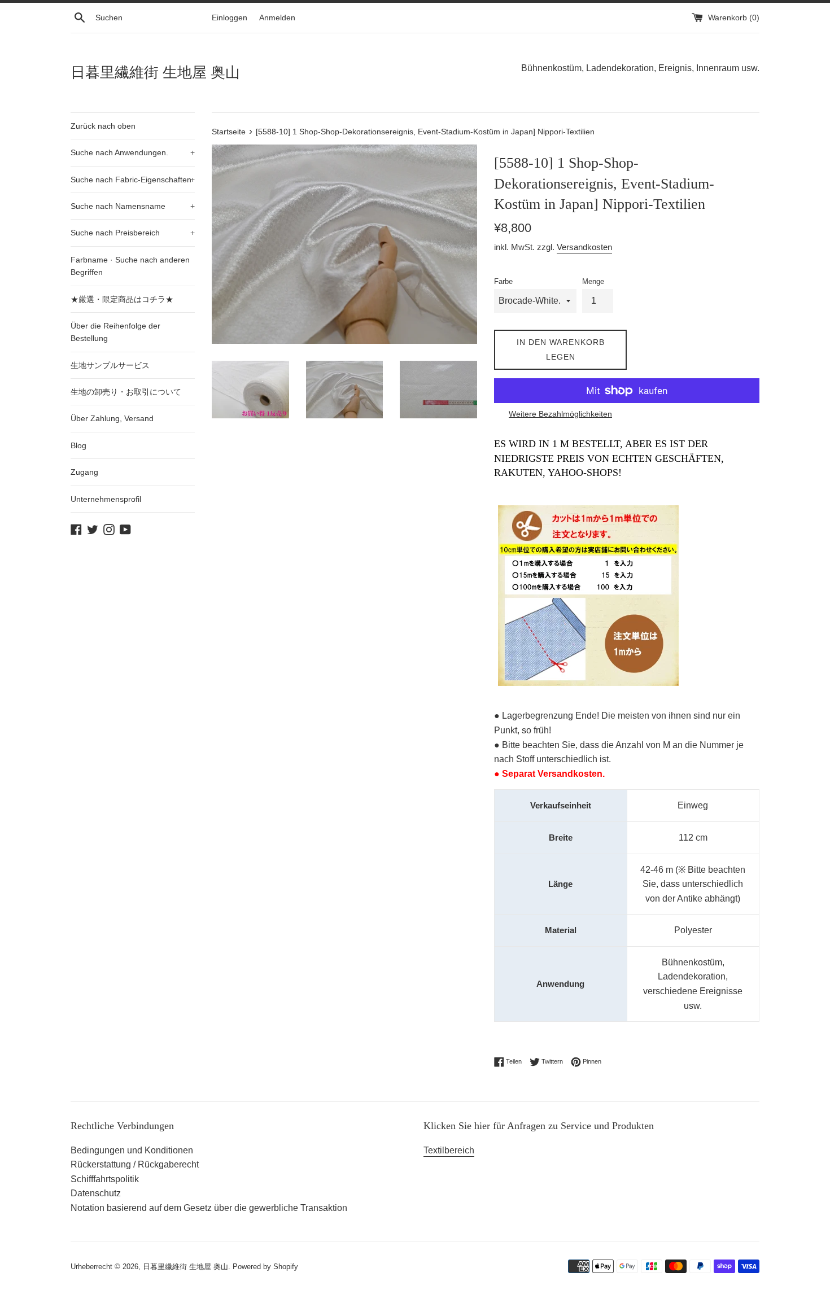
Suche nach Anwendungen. (133, 152)
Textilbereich (448, 1150)
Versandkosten (584, 247)
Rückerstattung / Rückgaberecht (135, 1164)
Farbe (503, 281)
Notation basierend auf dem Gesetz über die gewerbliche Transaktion (209, 1208)
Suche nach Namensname (133, 206)
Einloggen (229, 17)
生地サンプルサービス (110, 365)
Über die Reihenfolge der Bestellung (115, 332)
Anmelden (277, 17)
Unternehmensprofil (106, 499)
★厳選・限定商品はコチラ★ (122, 299)
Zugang (84, 471)
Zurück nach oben (103, 125)
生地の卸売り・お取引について (126, 391)
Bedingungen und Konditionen (132, 1150)
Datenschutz (96, 1193)
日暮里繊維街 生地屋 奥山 (155, 72)
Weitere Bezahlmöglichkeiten (560, 413)
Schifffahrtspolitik (105, 1179)
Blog (78, 445)
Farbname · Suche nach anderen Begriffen (130, 266)
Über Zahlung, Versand (112, 418)
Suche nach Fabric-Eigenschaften (133, 179)
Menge (593, 281)
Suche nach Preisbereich (133, 232)
